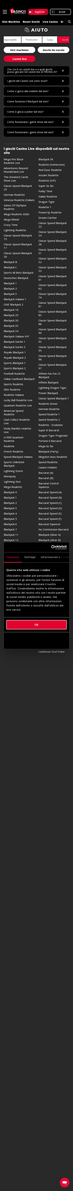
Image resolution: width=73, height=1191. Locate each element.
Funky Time (45, 191)
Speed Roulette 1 (49, 414)
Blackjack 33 (11, 325)
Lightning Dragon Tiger (52, 387)
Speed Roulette (48, 462)
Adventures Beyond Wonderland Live (16, 169)
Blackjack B (10, 262)
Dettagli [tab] (29, 557)
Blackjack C (10, 267)
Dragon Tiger (46, 201)
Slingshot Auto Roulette (52, 457)
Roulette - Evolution (50, 425)
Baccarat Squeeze (49, 524)
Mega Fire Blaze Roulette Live (13, 161)
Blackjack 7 (10, 529)
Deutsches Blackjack (16, 278)
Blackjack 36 (45, 159)
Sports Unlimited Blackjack (14, 463)
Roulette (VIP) (47, 180)
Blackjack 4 (10, 513)
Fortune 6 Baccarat (50, 441)
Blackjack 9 (10, 492)
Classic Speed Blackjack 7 (53, 398)
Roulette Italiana (14, 395)
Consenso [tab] (12, 557)
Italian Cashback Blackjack (19, 379)
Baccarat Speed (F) (49, 518)
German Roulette (14, 194)
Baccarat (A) (45, 472)
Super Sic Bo (46, 186)
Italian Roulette (47, 196)
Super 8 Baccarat (48, 430)
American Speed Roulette (13, 412)
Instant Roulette (48, 175)
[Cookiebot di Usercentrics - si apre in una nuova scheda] (51, 547)
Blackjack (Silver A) (49, 534)
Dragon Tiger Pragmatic (53, 435)
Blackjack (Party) (48, 451)
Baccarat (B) (45, 478)
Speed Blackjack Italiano (18, 457)
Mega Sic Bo (45, 446)
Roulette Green (47, 403)
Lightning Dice (12, 481)
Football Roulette (14, 373)
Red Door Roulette (50, 170)
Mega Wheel (11, 219)
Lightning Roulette (15, 230)
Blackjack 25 (11, 315)
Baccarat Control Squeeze (48, 485)
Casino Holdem (47, 467)
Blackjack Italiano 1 (15, 299)
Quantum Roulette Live (18, 405)
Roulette (9, 446)
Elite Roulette (12, 389)
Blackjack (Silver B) (49, 540)
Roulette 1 (44, 207)
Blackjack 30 (11, 320)
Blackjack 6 (10, 524)
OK (36, 624)
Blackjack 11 (11, 534)
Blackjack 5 (10, 518)
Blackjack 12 (11, 540)
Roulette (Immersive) (51, 164)
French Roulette (13, 451)
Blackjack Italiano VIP (16, 336)
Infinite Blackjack (48, 382)
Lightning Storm (13, 471)
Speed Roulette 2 (49, 419)
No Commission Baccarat (53, 529)
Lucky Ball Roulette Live (18, 400)
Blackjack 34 (11, 331)
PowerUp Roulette (49, 212)
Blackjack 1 (10, 283)
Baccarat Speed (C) (50, 503)
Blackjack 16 (11, 310)
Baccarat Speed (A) (50, 492)
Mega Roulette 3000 (16, 214)
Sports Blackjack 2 (15, 368)
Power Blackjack (48, 393)
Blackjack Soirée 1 (14, 341)
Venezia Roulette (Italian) (19, 200)
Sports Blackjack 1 (15, 363)
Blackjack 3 (10, 294)
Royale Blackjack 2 (15, 357)
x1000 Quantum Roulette (13, 439)
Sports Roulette (13, 384)
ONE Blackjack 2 (13, 304)
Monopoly (10, 476)
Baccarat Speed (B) (50, 497)
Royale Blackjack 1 (15, 352)
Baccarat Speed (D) (50, 508)
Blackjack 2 (10, 288)
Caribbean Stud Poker (51, 651)
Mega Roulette (13, 487)
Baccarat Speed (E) (50, 513)
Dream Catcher (47, 217)
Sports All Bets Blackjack (18, 272)
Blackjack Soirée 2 (14, 347)
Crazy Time (11, 225)
